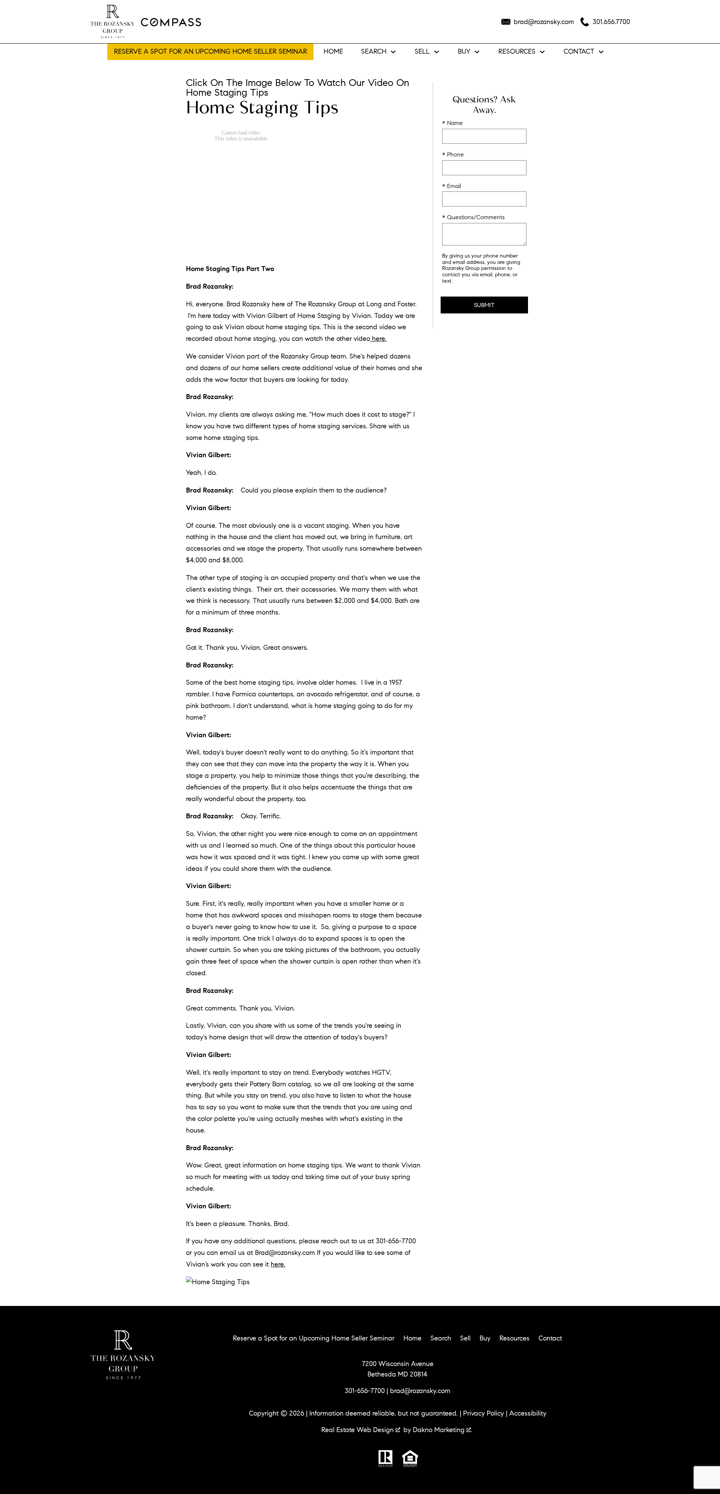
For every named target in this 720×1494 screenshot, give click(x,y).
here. (378, 338)
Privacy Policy (483, 1413)
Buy (485, 1338)
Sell (465, 1338)
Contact (550, 1338)
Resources (515, 1338)
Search (440, 1338)
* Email (451, 186)
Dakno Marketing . (442, 1430)
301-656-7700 (365, 1391)
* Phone (453, 154)
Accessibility (527, 1413)
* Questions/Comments (473, 217)
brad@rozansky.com (420, 1391)
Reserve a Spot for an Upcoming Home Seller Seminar (210, 51)
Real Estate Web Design (358, 1430)
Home (333, 51)
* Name (452, 123)
